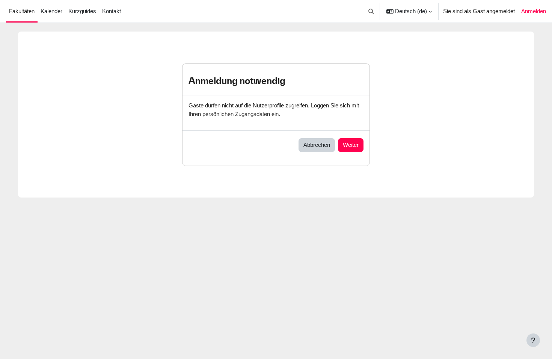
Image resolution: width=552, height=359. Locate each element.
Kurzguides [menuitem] (82, 11)
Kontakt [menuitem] (111, 11)
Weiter (351, 145)
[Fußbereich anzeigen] (533, 340)
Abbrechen (316, 145)
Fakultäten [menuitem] (22, 11)
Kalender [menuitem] (51, 11)
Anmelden (533, 11)
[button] (372, 11)
